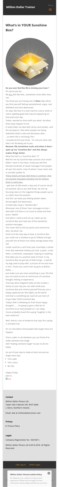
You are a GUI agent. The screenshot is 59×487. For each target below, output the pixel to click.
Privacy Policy (14, 426)
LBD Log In (21, 464)
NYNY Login (34, 464)
